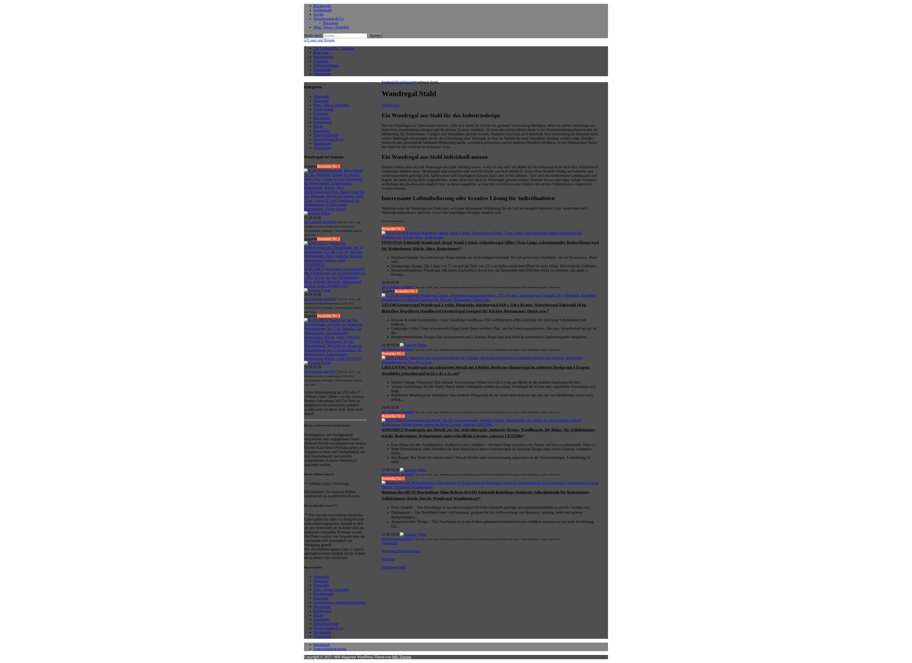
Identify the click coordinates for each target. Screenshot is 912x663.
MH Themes (401, 657)
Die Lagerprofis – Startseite (334, 48)
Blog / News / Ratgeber (331, 27)
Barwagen (330, 23)
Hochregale (322, 6)
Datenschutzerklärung (330, 649)
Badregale (321, 53)
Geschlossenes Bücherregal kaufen (340, 602)
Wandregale (322, 70)
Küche (318, 14)
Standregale (322, 74)
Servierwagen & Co (328, 19)
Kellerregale (323, 10)
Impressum (322, 645)
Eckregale (321, 61)
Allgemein (321, 577)
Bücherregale (323, 57)
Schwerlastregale (326, 65)
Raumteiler (322, 619)
